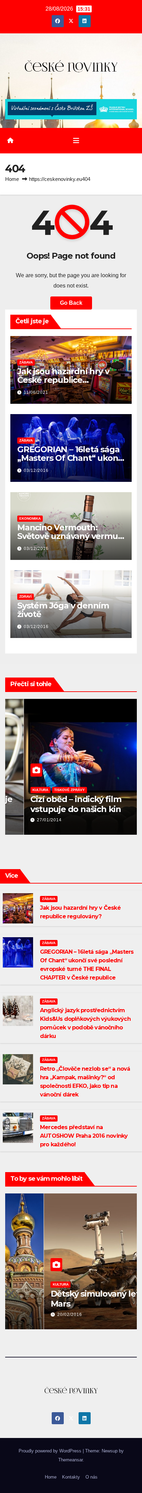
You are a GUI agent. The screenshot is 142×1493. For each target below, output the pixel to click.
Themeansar (70, 1459)
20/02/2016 (30, 1314)
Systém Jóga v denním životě (63, 610)
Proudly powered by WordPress (51, 1450)
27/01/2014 (30, 820)
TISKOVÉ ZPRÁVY (51, 790)
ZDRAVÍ (25, 596)
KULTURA (22, 790)
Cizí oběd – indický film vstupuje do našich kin (57, 804)
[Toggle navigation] (76, 140)
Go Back (71, 303)
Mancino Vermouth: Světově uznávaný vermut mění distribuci (69, 536)
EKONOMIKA (30, 518)
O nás (91, 1477)
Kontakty (71, 1477)
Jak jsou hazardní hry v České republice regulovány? (63, 379)
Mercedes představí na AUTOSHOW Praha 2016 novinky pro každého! (84, 1136)
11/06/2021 (36, 392)
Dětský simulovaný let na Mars (62, 1299)
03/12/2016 (36, 470)
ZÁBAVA (26, 362)
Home (12, 179)
